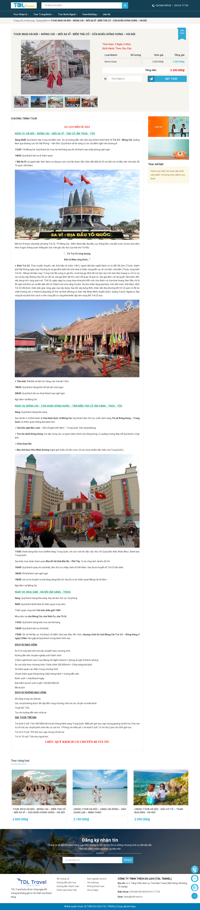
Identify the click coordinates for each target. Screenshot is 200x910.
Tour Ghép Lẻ (20, 14)
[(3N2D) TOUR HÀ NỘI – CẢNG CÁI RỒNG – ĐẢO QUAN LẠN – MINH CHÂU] (100, 787)
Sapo (133, 906)
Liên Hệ (106, 14)
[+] (141, 61)
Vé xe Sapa (92, 890)
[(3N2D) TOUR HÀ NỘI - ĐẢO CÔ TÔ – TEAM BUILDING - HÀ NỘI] (161, 787)
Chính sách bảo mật (67, 890)
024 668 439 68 (163, 5)
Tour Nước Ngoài (67, 14)
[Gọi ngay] (194, 869)
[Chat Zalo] (194, 887)
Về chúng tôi (63, 879)
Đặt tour (171, 78)
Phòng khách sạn (95, 886)
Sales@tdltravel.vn (133, 896)
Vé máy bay (93, 882)
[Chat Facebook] (194, 878)
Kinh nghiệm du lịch (96, 879)
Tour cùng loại (20, 760)
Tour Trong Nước (42, 14)
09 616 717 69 (181, 5)
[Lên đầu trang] (194, 896)
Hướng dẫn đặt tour (66, 882)
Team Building (89, 14)
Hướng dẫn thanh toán (68, 886)
